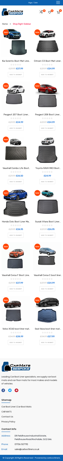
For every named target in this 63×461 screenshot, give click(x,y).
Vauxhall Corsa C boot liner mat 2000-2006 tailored (47, 275)
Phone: (4, 444)
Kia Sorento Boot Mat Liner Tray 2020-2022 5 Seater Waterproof (16, 61)
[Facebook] (3, 390)
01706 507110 (21, 444)
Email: (4, 449)
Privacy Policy (8, 421)
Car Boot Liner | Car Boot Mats (16, 406)
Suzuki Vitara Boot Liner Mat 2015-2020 (47, 221)
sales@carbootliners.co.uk (27, 449)
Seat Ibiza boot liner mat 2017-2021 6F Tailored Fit (47, 329)
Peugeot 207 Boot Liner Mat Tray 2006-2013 (16, 114)
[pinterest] (16, 390)
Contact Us (7, 416)
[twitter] (10, 390)
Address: (6, 435)
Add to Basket (16, 74)
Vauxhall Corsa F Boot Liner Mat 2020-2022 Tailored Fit (16, 275)
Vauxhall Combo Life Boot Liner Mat (16, 168)
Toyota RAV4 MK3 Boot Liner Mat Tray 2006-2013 (47, 168)
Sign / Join (33, 3)
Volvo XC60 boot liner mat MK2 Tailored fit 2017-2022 (15, 329)
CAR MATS (6, 411)
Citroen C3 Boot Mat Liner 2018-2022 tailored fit (47, 61)
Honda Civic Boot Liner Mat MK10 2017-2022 (16, 221)
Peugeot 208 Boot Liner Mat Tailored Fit (47, 114)
